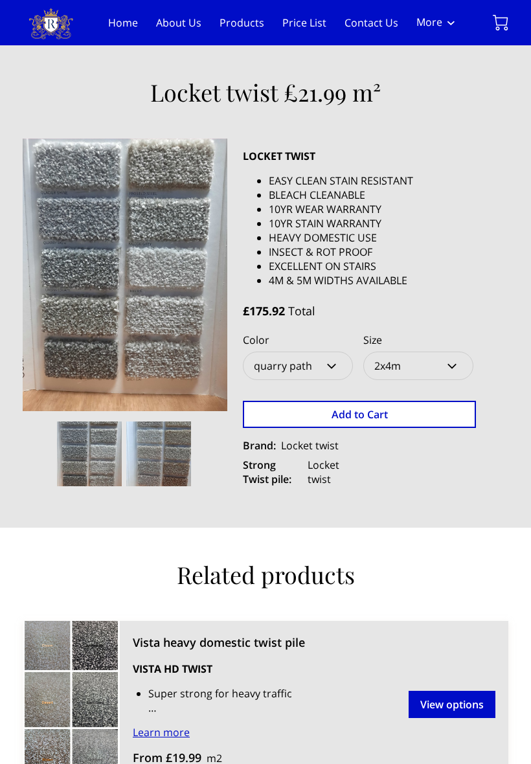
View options (452, 704)
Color (256, 340)
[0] (500, 22)
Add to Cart (360, 414)
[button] (298, 365)
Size (372, 340)
